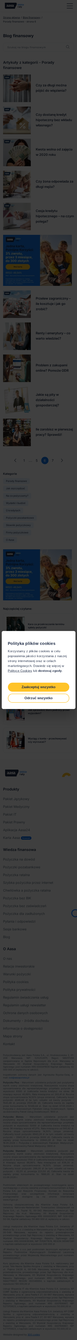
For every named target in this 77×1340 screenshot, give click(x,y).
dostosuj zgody (50, 670)
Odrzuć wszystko (38, 698)
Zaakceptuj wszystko (38, 687)
